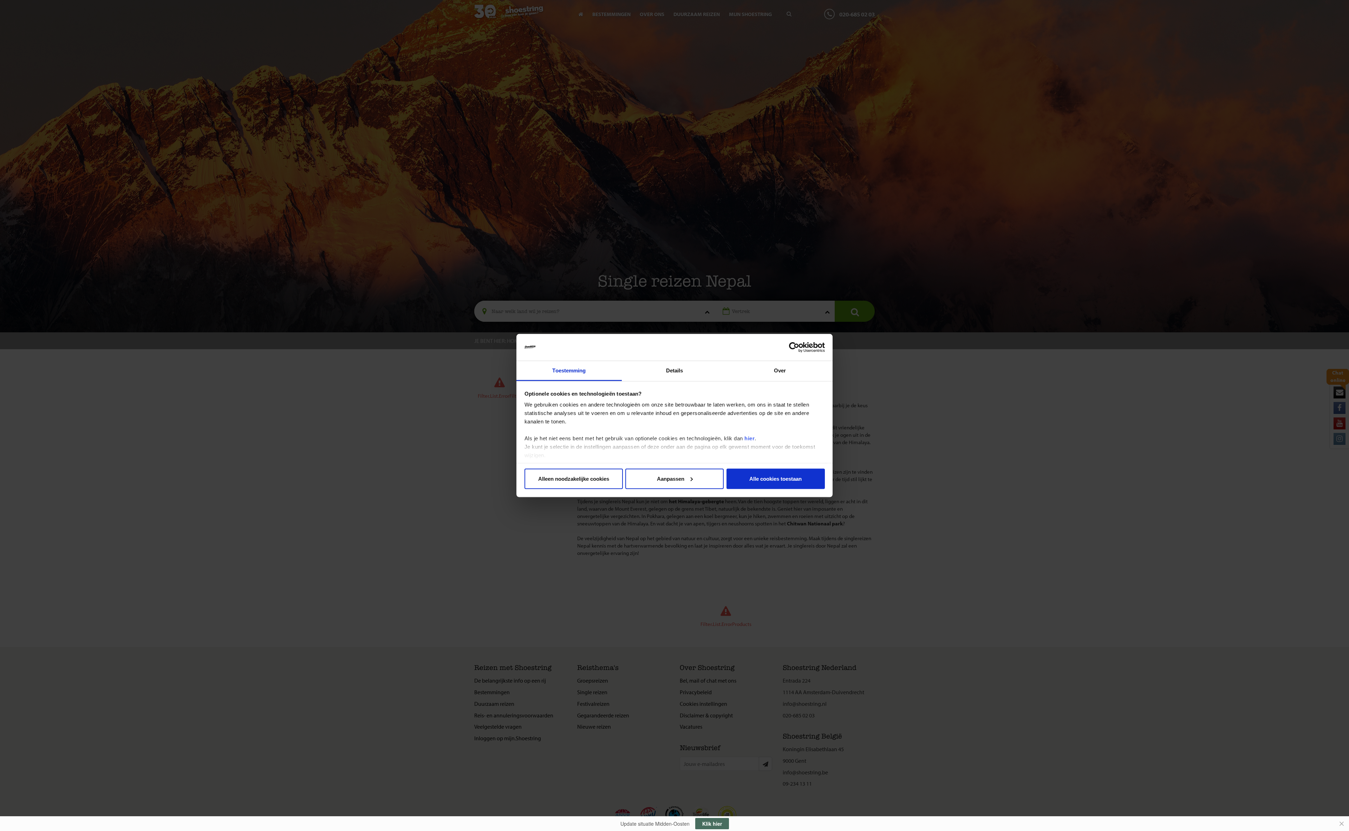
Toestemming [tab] (569, 370)
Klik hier (712, 823)
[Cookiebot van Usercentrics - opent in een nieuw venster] (794, 347)
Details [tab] (674, 370)
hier (749, 438)
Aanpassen (670, 478)
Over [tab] (780, 370)
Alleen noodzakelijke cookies (573, 478)
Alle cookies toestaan (775, 478)
